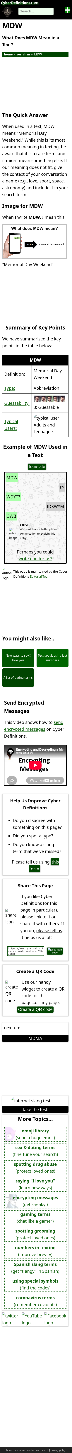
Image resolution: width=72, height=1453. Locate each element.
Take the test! (35, 1109)
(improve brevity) (35, 1251)
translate (37, 466)
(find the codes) (35, 1284)
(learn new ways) (35, 1184)
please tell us (49, 930)
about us (20, 1450)
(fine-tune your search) (35, 1150)
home (8, 54)
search (44, 1450)
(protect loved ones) (35, 1167)
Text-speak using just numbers (52, 657)
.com (19, 2)
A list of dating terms (18, 678)
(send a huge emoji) (35, 1134)
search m (23, 54)
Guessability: (17, 403)
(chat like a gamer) (35, 1217)
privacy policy (58, 1450)
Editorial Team (40, 576)
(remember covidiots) (35, 1301)
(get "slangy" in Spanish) (35, 1267)
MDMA (35, 1038)
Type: (9, 388)
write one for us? (35, 558)
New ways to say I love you (18, 657)
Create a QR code (35, 1009)
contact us (33, 1450)
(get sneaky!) (35, 1201)
